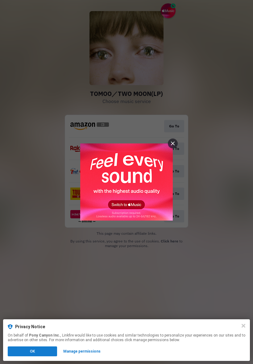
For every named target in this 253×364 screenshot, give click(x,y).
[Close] (243, 326)
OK (32, 351)
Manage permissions (82, 351)
